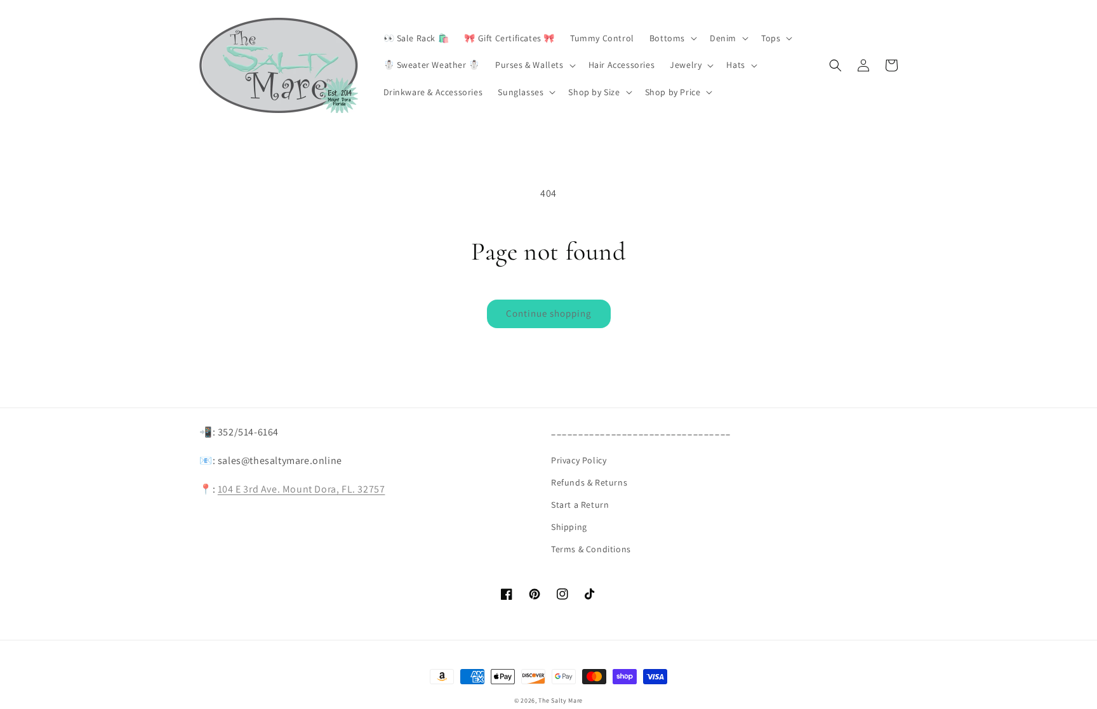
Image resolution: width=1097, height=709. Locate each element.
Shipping (569, 527)
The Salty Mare (560, 700)
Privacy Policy (578, 460)
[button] (672, 38)
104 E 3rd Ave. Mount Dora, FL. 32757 (301, 489)
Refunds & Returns (589, 482)
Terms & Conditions (591, 549)
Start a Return (580, 504)
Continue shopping (549, 313)
